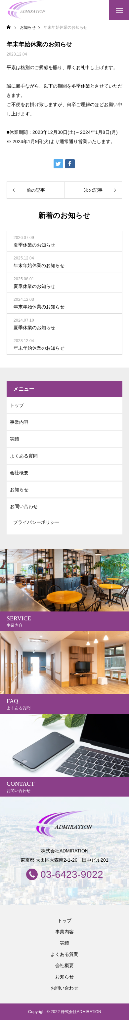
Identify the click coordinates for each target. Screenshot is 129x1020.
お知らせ (19, 489)
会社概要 (19, 472)
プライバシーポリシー (36, 522)
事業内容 (19, 422)
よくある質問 (24, 455)
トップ (17, 405)
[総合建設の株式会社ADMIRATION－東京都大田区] (27, 10)
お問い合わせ (24, 506)
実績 (14, 439)
